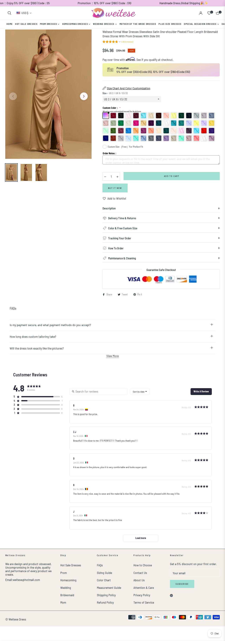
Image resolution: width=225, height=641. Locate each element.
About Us (139, 580)
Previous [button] (13, 96)
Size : (115, 93)
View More (112, 356)
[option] (48, 94)
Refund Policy (105, 602)
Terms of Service (143, 602)
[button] (9, 13)
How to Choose (142, 565)
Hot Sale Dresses (70, 565)
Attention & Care (143, 588)
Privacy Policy (141, 595)
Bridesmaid (67, 595)
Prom (63, 573)
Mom (63, 602)
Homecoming (68, 580)
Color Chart (104, 580)
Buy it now (115, 188)
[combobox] (140, 391)
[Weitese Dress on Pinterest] (171, 595)
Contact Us (140, 573)
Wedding (65, 588)
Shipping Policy (106, 595)
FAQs (100, 565)
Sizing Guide (104, 573)
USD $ (24, 13)
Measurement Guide (109, 588)
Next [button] (84, 96)
